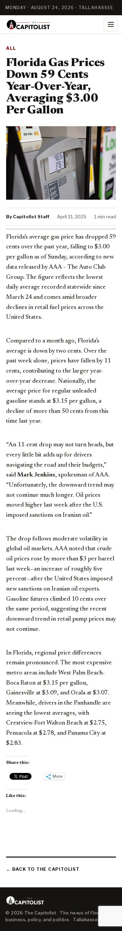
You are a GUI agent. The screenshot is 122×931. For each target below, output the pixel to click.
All (11, 48)
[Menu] (111, 24)
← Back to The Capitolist (43, 869)
